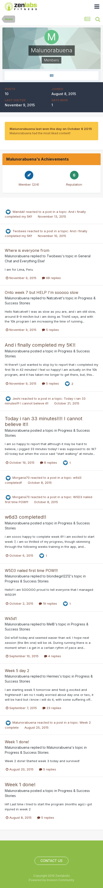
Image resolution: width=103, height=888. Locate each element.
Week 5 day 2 (17, 670)
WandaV (18, 212)
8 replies (50, 462)
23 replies (53, 708)
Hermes (53, 676)
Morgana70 (21, 477)
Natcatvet (54, 298)
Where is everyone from (27, 250)
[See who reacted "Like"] (67, 383)
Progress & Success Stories (27, 581)
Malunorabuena (17, 256)
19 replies (49, 603)
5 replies (52, 330)
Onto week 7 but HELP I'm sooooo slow (41, 292)
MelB (51, 624)
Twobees (19, 231)
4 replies (54, 656)
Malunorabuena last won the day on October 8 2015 (51, 129)
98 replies (53, 278)
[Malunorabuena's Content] (51, 75)
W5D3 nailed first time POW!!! (31, 570)
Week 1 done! (17, 741)
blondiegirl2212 (58, 576)
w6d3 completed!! (25, 517)
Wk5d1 (11, 618)
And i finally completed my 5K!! (40, 345)
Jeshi (16, 398)
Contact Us (51, 861)
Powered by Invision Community (51, 880)
